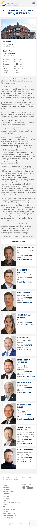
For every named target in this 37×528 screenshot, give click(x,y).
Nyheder (6, 498)
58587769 (28, 278)
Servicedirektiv (9, 513)
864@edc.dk (12, 53)
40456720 (26, 417)
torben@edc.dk (28, 419)
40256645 (26, 280)
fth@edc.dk (27, 392)
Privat (5, 485)
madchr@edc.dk (29, 376)
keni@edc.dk (27, 349)
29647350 (26, 460)
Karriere (6, 496)
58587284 (28, 255)
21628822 (26, 257)
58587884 (28, 323)
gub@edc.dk (27, 302)
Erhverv (6, 487)
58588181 (28, 372)
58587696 (28, 457)
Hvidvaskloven (8, 518)
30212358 (26, 300)
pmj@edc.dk (27, 259)
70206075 (13, 51)
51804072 (26, 347)
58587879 (28, 388)
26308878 (26, 374)
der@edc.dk (27, 462)
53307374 (26, 390)
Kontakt (6, 500)
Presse (5, 505)
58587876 (28, 345)
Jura (4, 507)
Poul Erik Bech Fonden (11, 502)
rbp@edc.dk (27, 282)
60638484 (26, 441)
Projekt (6, 489)
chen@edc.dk (28, 325)
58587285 (28, 298)
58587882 (28, 439)
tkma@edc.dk (28, 444)
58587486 (28, 415)
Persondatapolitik (10, 515)
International (8, 492)
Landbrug (6, 494)
